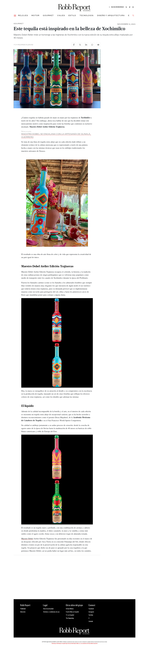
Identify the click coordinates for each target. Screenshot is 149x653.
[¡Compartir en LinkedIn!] (86, 45)
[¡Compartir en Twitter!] (80, 45)
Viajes (61, 15)
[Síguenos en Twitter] (126, 7)
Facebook (91, 609)
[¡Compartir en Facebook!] (74, 45)
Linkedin (91, 621)
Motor (35, 15)
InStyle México (70, 609)
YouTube (91, 615)
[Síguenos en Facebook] (129, 7)
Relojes (23, 15)
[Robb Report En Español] (74, 7)
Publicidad (23, 609)
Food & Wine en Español (72, 612)
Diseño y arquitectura (111, 15)
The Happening (70, 618)
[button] (15, 15)
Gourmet (48, 15)
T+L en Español (70, 615)
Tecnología (87, 15)
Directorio (22, 612)
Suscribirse (117, 7)
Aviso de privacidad (48, 609)
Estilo (72, 15)
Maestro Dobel (27, 538)
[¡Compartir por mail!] (98, 45)
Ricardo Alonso (25, 45)
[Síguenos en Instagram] (133, 7)
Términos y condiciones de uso (51, 612)
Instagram (91, 612)
